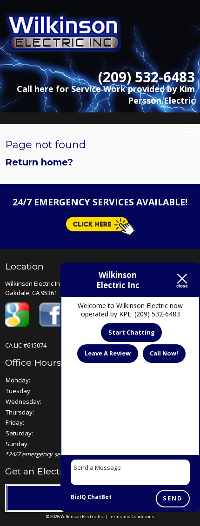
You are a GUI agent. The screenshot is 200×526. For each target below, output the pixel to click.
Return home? (39, 162)
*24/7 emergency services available (52, 454)
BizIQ (78, 497)
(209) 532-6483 (146, 76)
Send (173, 498)
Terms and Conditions (131, 516)
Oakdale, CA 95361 (31, 293)
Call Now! (164, 353)
